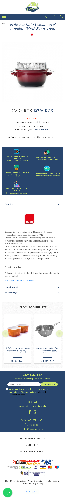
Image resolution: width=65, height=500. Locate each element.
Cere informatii (44, 137)
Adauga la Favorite (19, 137)
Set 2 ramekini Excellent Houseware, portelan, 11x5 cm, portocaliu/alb (17, 350)
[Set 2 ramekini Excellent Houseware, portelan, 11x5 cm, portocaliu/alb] (17, 329)
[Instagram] (35, 412)
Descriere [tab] (9, 204)
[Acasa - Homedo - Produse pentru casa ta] (32, 7)
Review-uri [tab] (11, 292)
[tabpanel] (32, 72)
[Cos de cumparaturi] (54, 17)
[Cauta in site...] (61, 17)
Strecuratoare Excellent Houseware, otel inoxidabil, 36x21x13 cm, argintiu (47, 350)
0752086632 (34, 425)
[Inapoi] (2, 24)
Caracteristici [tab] (11, 287)
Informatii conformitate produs (20, 280)
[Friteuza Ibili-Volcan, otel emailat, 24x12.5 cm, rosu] (32, 72)
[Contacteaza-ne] (46, 17)
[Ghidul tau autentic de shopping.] (32, 491)
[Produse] (4, 17)
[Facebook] (29, 412)
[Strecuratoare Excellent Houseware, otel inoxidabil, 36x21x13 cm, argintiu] (47, 329)
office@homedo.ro (34, 429)
